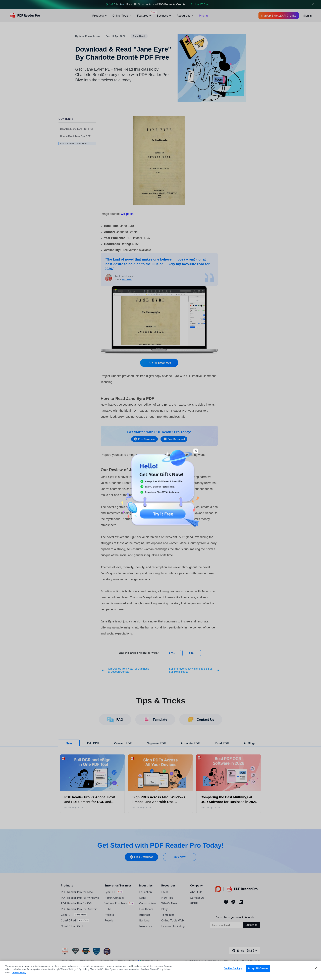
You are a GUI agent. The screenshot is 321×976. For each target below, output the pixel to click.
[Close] (315, 968)
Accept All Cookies (258, 968)
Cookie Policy (19, 972)
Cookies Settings (233, 968)
